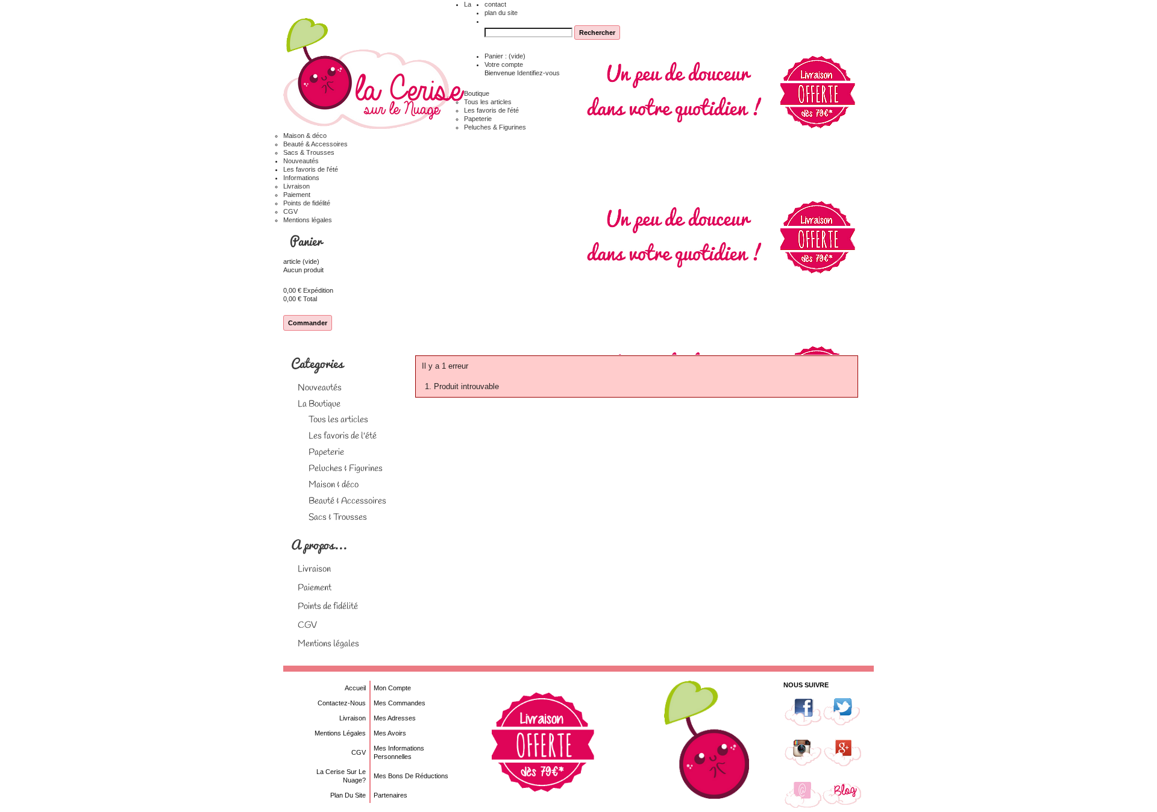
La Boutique (319, 404)
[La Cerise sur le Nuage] (373, 74)
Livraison (296, 186)
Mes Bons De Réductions (411, 775)
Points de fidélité (306, 203)
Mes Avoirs (390, 733)
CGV (290, 211)
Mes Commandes (399, 703)
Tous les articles (488, 101)
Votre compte (503, 64)
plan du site (501, 12)
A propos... (318, 544)
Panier (307, 240)
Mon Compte (392, 688)
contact (495, 4)
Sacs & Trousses (308, 152)
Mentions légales (307, 219)
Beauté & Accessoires (315, 144)
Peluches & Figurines (495, 127)
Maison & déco (305, 135)
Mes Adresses (395, 718)
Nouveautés (301, 160)
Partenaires (390, 795)
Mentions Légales (340, 733)
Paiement (296, 194)
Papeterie (478, 118)
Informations (301, 177)
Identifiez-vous (538, 73)
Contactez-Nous (342, 703)
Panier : (504, 56)
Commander (307, 322)
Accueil (355, 688)
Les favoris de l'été (491, 110)
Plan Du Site (348, 795)
